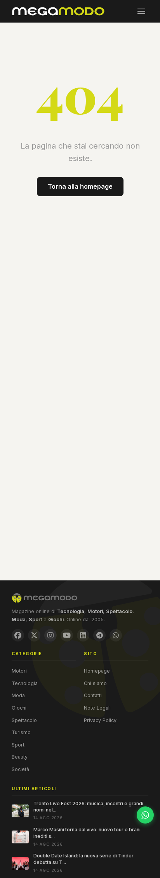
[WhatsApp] (116, 635)
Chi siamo (95, 683)
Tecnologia (25, 683)
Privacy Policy (100, 720)
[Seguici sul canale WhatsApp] (145, 815)
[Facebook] (18, 635)
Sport (18, 745)
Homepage (97, 671)
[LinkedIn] (83, 635)
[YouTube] (67, 635)
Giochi (19, 708)
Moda (18, 695)
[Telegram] (99, 635)
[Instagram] (50, 635)
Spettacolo (24, 720)
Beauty (20, 757)
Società (20, 769)
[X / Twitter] (34, 635)
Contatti (93, 695)
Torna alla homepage (80, 186)
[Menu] (141, 11)
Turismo (21, 732)
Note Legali (97, 708)
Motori (19, 671)
